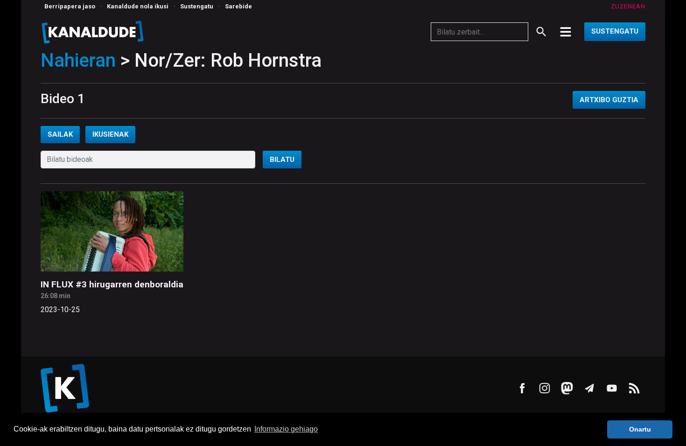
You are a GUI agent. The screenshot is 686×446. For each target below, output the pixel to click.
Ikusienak (110, 134)
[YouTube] (611, 388)
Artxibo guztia (609, 100)
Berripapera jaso (69, 6)
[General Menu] (565, 31)
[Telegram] (589, 388)
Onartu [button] (640, 429)
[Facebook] (522, 388)
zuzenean (628, 6)
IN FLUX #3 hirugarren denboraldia (112, 284)
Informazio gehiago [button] (286, 429)
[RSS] (634, 388)
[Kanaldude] (94, 32)
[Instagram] (544, 388)
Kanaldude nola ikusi (137, 6)
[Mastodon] (567, 388)
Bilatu (282, 159)
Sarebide (238, 6)
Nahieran (78, 60)
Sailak (60, 134)
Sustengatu (196, 6)
